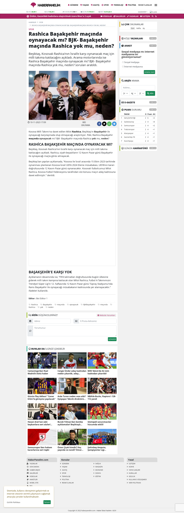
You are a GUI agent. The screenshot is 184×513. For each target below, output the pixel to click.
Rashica (34, 304)
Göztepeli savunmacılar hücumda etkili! (99, 423)
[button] (155, 4)
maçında (60, 304)
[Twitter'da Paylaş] (104, 124)
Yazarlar (133, 16)
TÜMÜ (152, 38)
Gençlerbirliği (129, 118)
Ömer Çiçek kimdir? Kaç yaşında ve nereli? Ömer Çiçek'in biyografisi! (70, 448)
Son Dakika (34, 467)
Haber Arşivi (34, 470)
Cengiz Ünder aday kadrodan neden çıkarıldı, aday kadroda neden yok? (72, 372)
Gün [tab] (132, 28)
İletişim (146, 16)
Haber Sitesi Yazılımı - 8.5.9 (106, 510)
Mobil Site (33, 483)
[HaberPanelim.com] (45, 5)
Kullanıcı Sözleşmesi (137, 479)
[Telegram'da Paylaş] (114, 124)
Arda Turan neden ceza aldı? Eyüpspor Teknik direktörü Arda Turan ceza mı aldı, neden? (72, 397)
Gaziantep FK (129, 137)
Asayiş (96, 5)
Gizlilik (131, 476)
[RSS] (156, 16)
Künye (131, 467)
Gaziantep (142, 12)
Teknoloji (118, 5)
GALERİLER (120, 16)
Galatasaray (129, 122)
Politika (132, 5)
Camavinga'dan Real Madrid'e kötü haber (38, 372)
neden (51, 307)
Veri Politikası (134, 483)
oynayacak (74, 304)
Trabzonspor (129, 129)
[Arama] (152, 16)
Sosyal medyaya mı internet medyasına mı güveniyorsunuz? (138, 54)
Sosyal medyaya (131, 62)
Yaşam (85, 5)
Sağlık (98, 463)
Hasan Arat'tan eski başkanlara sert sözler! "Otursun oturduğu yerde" (41, 423)
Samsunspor (129, 125)
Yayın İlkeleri (134, 470)
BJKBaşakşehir (89, 304)
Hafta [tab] (138, 28)
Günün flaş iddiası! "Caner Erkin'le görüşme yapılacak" (42, 397)
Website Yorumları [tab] (107, 315)
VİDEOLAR (107, 16)
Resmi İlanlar (145, 5)
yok (41, 307)
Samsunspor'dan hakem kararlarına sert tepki (40, 448)
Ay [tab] (144, 28)
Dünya (98, 473)
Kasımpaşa (128, 141)
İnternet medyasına (133, 66)
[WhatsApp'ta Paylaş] (109, 124)
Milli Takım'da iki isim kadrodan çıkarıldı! (98, 372)
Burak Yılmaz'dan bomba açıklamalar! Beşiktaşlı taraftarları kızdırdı (70, 423)
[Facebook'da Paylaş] (99, 124)
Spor (106, 5)
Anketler (33, 479)
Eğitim (98, 476)
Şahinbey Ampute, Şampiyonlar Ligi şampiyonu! (97, 448)
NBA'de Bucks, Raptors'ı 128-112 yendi (102, 397)
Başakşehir (47, 304)
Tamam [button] (47, 502)
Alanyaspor (128, 133)
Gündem (74, 5)
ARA (151, 93)
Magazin (99, 467)
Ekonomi (99, 470)
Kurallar (132, 473)
